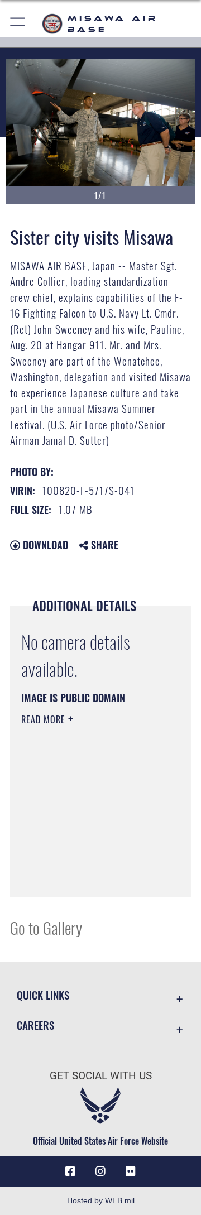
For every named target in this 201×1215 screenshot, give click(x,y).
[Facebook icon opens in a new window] (70, 1171)
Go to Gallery (46, 927)
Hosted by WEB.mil (101, 1200)
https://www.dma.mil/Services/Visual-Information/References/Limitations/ (89, 876)
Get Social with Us (101, 1075)
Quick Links (43, 995)
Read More (44, 719)
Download (44, 544)
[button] (18, 23)
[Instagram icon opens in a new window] (100, 1171)
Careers (35, 1025)
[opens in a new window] (130, 1171)
